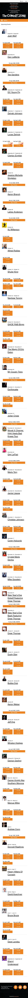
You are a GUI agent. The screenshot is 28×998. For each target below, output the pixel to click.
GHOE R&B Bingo (16, 324)
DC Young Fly (14, 92)
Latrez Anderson (15, 211)
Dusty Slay (12, 654)
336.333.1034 (14, 5)
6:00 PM (7, 509)
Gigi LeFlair (13, 454)
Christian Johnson (16, 519)
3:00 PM (7, 588)
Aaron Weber (14, 704)
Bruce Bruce (13, 915)
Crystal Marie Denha (14, 558)
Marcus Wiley (14, 802)
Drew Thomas (14, 633)
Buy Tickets (14, 65)
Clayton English (15, 155)
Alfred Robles (14, 250)
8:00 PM (7, 567)
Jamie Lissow (14, 493)
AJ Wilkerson (14, 229)
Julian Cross (13, 415)
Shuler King (13, 271)
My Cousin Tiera (15, 371)
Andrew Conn (14, 829)
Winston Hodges (15, 742)
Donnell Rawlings (16, 846)
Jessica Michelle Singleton (15, 177)
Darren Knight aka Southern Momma (16, 782)
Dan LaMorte (14, 56)
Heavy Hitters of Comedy (15, 873)
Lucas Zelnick (14, 134)
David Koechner (15, 894)
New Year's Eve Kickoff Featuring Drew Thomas (15, 598)
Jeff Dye (11, 721)
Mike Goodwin (14, 579)
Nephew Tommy (15, 297)
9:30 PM (7, 362)
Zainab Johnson (15, 113)
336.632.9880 (14, 8)
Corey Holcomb (15, 540)
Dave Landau (14, 941)
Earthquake (13, 389)
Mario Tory (12, 472)
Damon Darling (14, 760)
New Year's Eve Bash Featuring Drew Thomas (15, 615)
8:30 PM (7, 504)
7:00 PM (7, 44)
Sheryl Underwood (13, 963)
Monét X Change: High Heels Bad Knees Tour (16, 433)
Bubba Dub (13, 683)
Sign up (21, 1)
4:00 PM (7, 312)
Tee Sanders (13, 74)
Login (26, 1)
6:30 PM (7, 502)
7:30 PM (7, 306)
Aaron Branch (14, 194)
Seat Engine (16, 996)
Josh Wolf (12, 35)
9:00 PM (7, 47)
